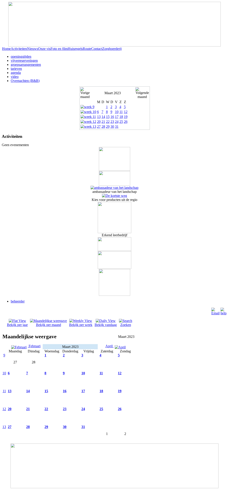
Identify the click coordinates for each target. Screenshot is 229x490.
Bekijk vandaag (106, 325)
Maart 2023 (112, 93)
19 (125, 117)
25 (121, 122)
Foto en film (59, 49)
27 (99, 126)
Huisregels (75, 49)
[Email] (215, 313)
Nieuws (32, 49)
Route (87, 49)
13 (99, 117)
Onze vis (44, 49)
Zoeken (125, 325)
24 (117, 122)
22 (108, 122)
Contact (96, 49)
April (109, 346)
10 (117, 112)
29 (108, 126)
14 (103, 117)
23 (112, 122)
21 (103, 122)
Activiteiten (19, 49)
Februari (34, 346)
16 (112, 117)
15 (108, 117)
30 (112, 126)
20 (99, 122)
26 (125, 122)
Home (6, 49)
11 (121, 112)
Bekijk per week (80, 325)
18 (121, 117)
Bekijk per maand (48, 325)
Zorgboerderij (112, 49)
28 (103, 126)
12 (125, 112)
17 (117, 117)
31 (117, 126)
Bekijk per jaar (17, 325)
